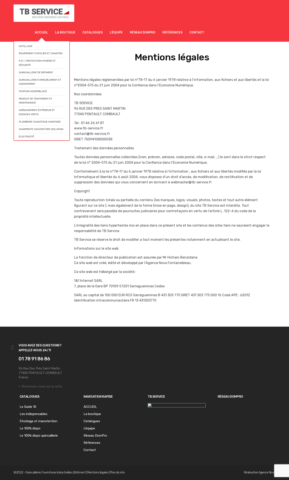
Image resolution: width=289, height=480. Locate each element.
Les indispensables (33, 414)
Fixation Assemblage (33, 91)
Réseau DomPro (142, 32)
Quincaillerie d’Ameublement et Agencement (40, 81)
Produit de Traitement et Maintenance (35, 100)
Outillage (25, 46)
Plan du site (117, 472)
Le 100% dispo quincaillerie (39, 435)
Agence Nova (267, 472)
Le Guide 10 (28, 407)
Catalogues (93, 32)
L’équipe (116, 32)
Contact (197, 32)
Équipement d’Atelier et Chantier (41, 53)
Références (172, 32)
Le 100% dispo (30, 428)
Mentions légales (97, 472)
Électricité (26, 136)
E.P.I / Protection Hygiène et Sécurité (37, 62)
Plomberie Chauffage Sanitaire (40, 121)
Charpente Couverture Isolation (41, 129)
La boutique (65, 32)
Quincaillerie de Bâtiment (36, 72)
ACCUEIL (41, 32)
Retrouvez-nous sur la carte (42, 386)
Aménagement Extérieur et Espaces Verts (37, 112)
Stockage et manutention (38, 421)
